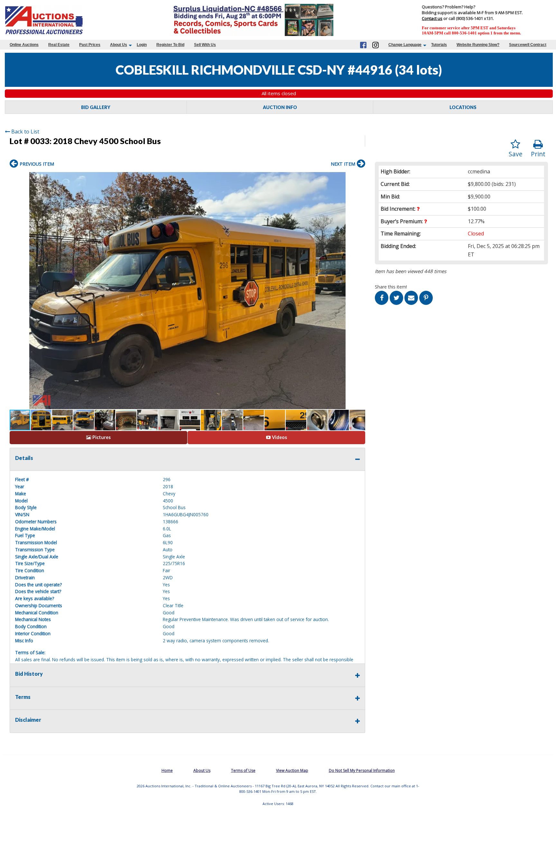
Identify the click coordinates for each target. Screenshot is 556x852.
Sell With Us (205, 44)
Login (142, 44)
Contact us (432, 18)
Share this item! (391, 287)
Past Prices (89, 44)
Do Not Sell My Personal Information (362, 770)
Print (538, 154)
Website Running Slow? (478, 44)
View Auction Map (292, 770)
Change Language (405, 44)
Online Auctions (24, 44)
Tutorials (439, 44)
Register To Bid (170, 44)
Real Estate (59, 44)
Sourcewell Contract (527, 44)
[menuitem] (24, 45)
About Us (118, 44)
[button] (359, 178)
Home (167, 770)
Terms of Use (243, 770)
